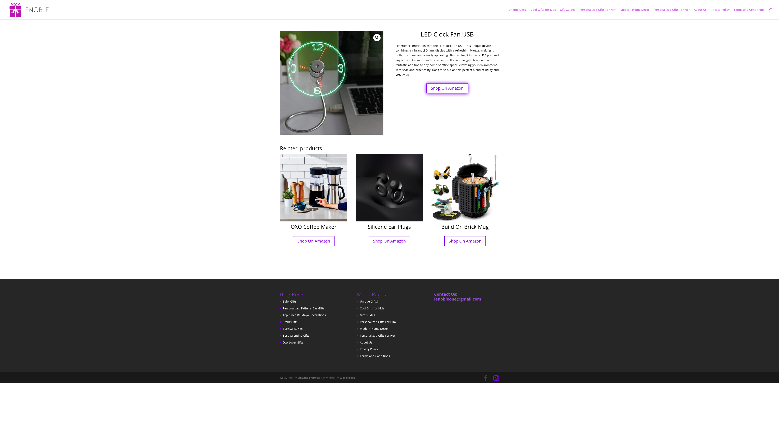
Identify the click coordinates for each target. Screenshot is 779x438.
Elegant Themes (309, 378)
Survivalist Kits (293, 329)
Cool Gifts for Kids (543, 10)
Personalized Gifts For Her (671, 10)
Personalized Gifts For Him (597, 10)
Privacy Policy (720, 10)
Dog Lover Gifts (293, 342)
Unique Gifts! (518, 10)
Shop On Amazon (447, 88)
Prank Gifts (290, 322)
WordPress (347, 378)
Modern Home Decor (634, 10)
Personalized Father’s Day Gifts (304, 308)
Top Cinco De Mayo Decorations (304, 315)
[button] (377, 37)
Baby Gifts (290, 301)
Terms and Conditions (749, 10)
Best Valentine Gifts (296, 335)
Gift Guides (567, 10)
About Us (700, 10)
